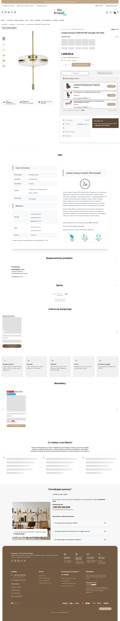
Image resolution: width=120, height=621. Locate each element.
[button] (93, 64)
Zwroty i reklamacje (44, 580)
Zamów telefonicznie (106, 73)
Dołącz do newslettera (93, 584)
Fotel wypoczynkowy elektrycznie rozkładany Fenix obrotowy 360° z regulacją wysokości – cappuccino (87, 85)
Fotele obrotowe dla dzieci (68, 578)
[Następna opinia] (117, 461)
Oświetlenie (12, 24)
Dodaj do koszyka (82, 64)
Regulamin (103, 587)
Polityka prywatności (44, 578)
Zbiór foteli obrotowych (67, 586)
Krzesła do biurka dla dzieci (68, 583)
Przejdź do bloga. (19, 534)
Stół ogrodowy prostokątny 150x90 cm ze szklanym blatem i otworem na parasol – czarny (89, 102)
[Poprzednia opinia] (3, 461)
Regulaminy (42, 575)
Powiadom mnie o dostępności (12, 346)
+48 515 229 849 (61, 506)
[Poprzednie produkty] (3, 331)
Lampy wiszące (20, 24)
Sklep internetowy (59, 612)
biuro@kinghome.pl (17, 276)
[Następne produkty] (117, 331)
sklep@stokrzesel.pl (113, 5)
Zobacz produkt (16, 425)
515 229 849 (100, 5)
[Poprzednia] (3, 2)
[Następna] (116, 2)
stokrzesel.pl (4, 24)
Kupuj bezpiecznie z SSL (45, 583)
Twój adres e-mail (91, 582)
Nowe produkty (65, 581)
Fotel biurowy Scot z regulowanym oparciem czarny (87, 92)
